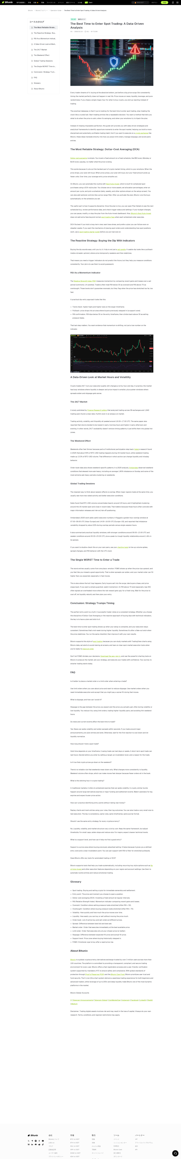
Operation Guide (55, 10)
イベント (116, 1139)
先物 (93, 1143)
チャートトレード (98, 1153)
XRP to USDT (74, 1150)
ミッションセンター (120, 1143)
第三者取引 (117, 1153)
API (136, 1150)
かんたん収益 (96, 1146)
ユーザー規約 (53, 1153)
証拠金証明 (52, 1150)
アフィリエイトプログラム (144, 1143)
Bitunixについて (54, 1139)
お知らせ (51, 1143)
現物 (93, 1139)
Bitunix (30, 10)
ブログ (51, 1146)
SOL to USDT (74, 1146)
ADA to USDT (74, 1156)
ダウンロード (118, 1156)
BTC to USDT (74, 1139)
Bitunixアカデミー (42, 10)
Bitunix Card (118, 1150)
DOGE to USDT (75, 1153)
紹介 (136, 1146)
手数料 (94, 1150)
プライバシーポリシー (56, 1156)
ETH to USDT (74, 1143)
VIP (136, 1139)
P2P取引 (116, 1146)
